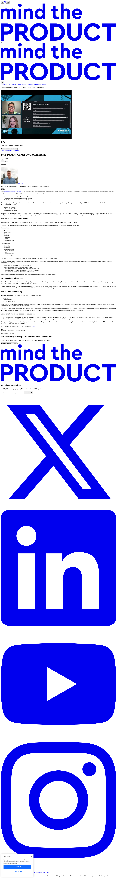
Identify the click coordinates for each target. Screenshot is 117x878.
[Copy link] (2, 161)
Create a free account (6, 148)
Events (24, 84)
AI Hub (8, 84)
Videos (19, 84)
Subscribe (27, 393)
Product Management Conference (10, 150)
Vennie (43, 84)
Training (30, 84)
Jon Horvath (21, 183)
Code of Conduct (35, 872)
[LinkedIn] (58, 625)
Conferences (37, 84)
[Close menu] (2, 82)
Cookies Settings (17, 871)
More (2, 189)
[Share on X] (4, 161)
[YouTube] (58, 741)
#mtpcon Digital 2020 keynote (12, 191)
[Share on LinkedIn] (6, 161)
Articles (3, 84)
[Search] (5, 2)
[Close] (31, 856)
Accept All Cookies (17, 866)
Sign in (15, 148)
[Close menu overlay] (1, 42)
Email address (4, 393)
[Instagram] (58, 857)
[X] (58, 509)
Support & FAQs (44, 872)
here (34, 326)
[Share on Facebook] (7, 161)
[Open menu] (2, 2)
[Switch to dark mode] (8, 2)
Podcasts (14, 84)
